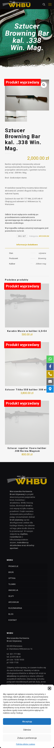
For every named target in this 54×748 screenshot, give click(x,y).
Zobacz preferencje (27, 738)
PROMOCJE (13, 566)
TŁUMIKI (12, 584)
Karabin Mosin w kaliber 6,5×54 (27, 331)
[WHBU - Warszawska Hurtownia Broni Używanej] (16, 4)
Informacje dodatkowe (27, 245)
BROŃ (11, 572)
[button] (49, 688)
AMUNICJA (13, 590)
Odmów (27, 729)
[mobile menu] (49, 4)
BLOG (10, 614)
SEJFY (11, 596)
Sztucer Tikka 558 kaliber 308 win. (27, 389)
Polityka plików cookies (25, 744)
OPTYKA (11, 578)
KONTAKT (12, 620)
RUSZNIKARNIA (15, 608)
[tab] (27, 244)
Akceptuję (27, 721)
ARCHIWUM (44, 236)
